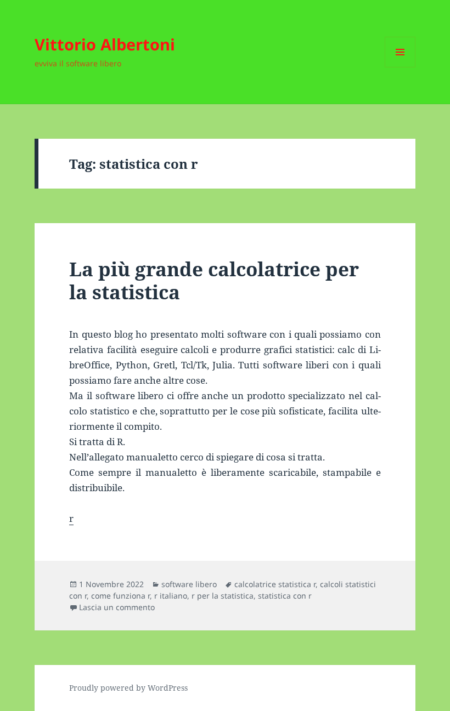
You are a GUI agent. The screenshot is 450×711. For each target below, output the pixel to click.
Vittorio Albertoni (105, 44)
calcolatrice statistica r (275, 584)
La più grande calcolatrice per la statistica (214, 280)
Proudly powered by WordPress (128, 687)
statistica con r (285, 595)
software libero (189, 584)
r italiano (170, 595)
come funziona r (120, 595)
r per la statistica (223, 595)
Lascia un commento (117, 607)
